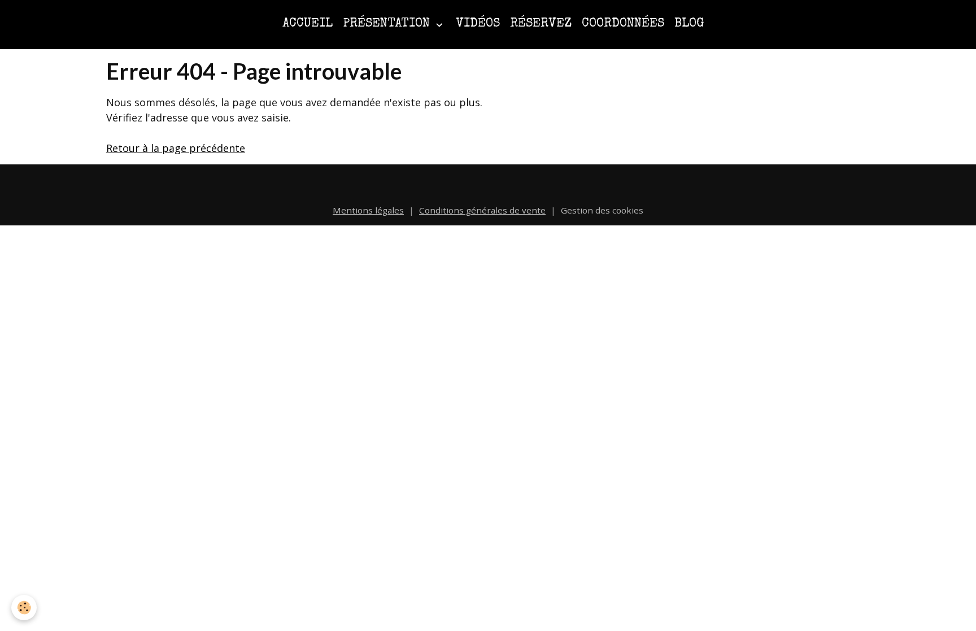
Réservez (541, 24)
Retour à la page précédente (175, 148)
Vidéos (478, 24)
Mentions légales (368, 210)
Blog (689, 24)
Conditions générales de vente (482, 210)
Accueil (307, 24)
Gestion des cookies (602, 210)
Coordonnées (623, 24)
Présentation (388, 24)
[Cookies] (24, 607)
